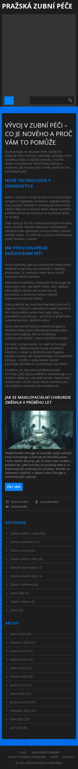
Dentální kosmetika (26, 567)
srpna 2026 (20, 634)
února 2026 (21, 685)
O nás (23, 752)
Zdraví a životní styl (26, 576)
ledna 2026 (20, 694)
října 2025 (20, 719)
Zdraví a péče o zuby (28, 533)
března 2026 (21, 676)
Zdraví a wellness (24, 542)
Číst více (14, 487)
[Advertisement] (39, 53)
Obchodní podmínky (45, 752)
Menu (9, 100)
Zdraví (16, 610)
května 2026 (21, 659)
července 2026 (23, 642)
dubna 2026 (21, 668)
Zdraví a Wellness (24, 584)
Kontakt (68, 757)
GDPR (54, 757)
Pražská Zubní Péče (37, 6)
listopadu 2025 (23, 711)
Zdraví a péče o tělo (26, 559)
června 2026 (21, 651)
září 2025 (18, 728)
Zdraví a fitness (22, 602)
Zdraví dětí (19, 593)
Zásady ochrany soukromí (26, 757)
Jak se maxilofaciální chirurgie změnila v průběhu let (38, 400)
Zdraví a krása (22, 550)
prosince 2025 (22, 702)
